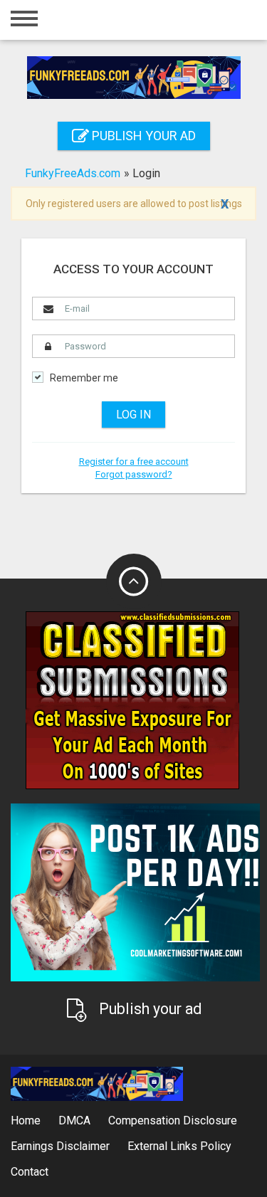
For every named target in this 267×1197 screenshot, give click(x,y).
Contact (29, 1171)
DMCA (74, 1120)
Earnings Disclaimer (60, 1146)
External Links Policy (179, 1146)
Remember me (84, 378)
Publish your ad (142, 135)
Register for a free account (134, 461)
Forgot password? (133, 474)
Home (26, 1120)
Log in (133, 414)
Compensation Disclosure (172, 1120)
